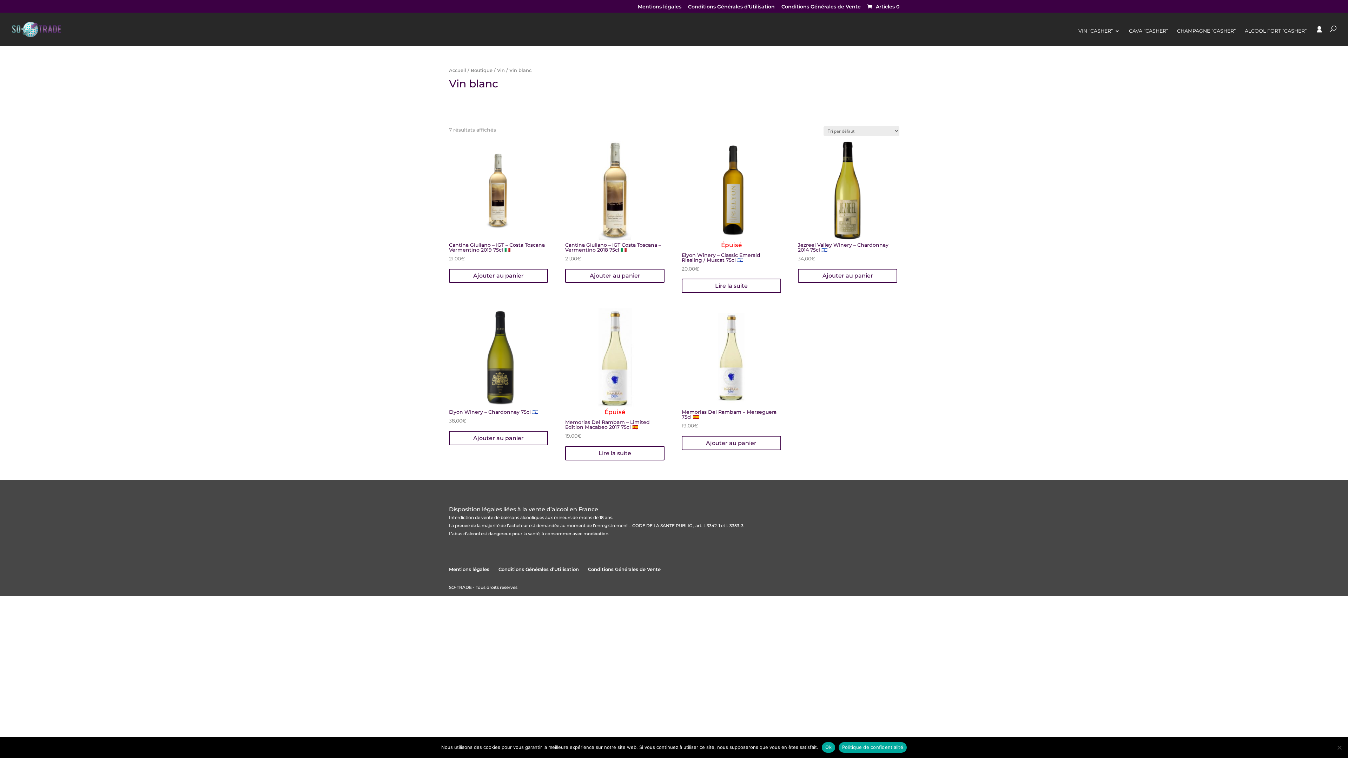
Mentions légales (659, 7)
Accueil (457, 70)
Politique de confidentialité (872, 747)
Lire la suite (731, 285)
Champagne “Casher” (1206, 31)
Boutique (482, 70)
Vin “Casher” (1095, 31)
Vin (501, 70)
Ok (828, 747)
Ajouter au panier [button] (498, 275)
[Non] (1339, 747)
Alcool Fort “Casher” (1276, 31)
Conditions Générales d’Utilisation (731, 7)
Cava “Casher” (1148, 31)
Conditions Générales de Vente (821, 7)
